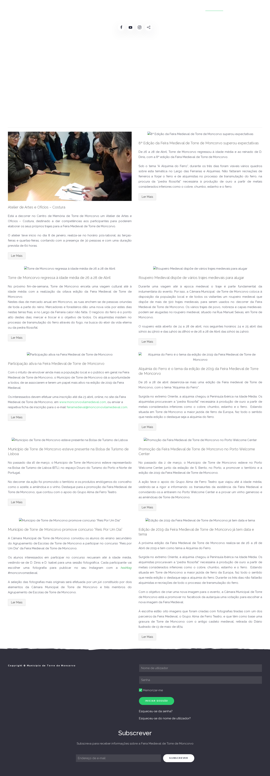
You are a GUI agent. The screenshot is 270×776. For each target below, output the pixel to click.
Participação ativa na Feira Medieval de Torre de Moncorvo (56, 363)
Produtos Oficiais (163, 8)
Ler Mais (16, 256)
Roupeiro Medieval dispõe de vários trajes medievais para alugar (191, 278)
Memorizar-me (152, 690)
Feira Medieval (60, 8)
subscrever (178, 758)
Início (38, 8)
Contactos (238, 8)
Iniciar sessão (156, 701)
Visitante (191, 8)
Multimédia (214, 8)
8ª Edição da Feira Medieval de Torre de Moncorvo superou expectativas (199, 143)
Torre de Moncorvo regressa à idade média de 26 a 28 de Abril (59, 278)
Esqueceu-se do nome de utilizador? (165, 718)
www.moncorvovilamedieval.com (82, 402)
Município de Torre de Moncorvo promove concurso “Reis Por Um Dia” (65, 529)
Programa (113, 8)
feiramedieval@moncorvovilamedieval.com (97, 407)
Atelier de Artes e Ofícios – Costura (36, 207)
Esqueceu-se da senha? (156, 711)
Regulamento (88, 8)
